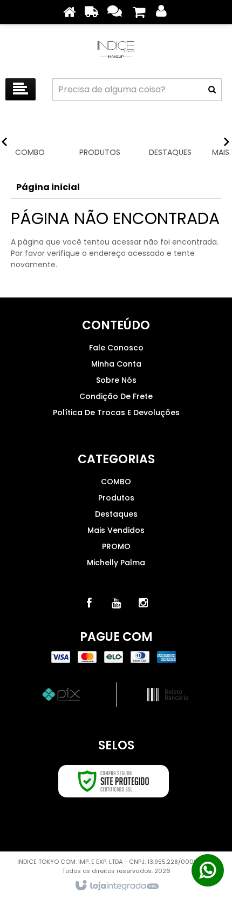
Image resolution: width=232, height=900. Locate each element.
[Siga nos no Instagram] (142, 603)
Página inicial (48, 187)
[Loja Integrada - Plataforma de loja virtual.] (116, 886)
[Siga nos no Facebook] (89, 603)
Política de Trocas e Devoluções (116, 412)
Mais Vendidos (116, 530)
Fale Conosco (116, 347)
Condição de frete (116, 396)
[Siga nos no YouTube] (116, 603)
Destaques (116, 514)
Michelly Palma (116, 562)
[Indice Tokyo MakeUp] (116, 48)
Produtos (116, 497)
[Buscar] (212, 89)
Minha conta (116, 363)
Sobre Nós (116, 380)
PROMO (116, 546)
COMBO (116, 481)
